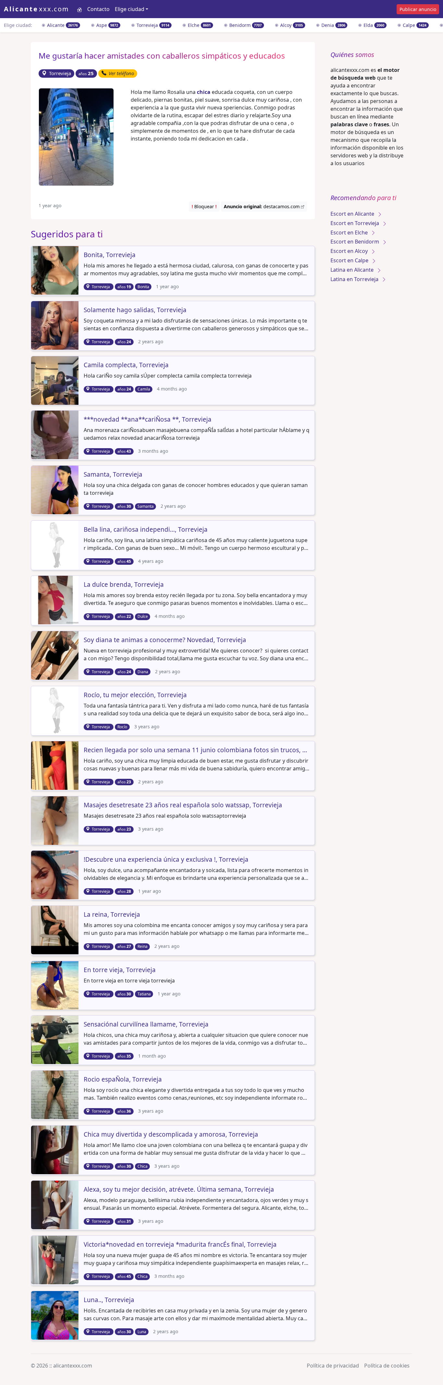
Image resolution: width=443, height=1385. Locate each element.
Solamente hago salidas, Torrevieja (135, 310)
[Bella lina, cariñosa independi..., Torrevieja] (55, 544)
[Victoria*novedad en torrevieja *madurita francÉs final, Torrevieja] (55, 1259)
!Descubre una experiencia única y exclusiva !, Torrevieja (166, 860)
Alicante (62, 25)
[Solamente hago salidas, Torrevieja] (55, 324)
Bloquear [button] (204, 206)
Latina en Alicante (352, 269)
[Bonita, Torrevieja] (55, 269)
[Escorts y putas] (79, 9)
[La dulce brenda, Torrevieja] (55, 599)
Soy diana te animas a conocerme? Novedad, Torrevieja (165, 640)
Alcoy (291, 25)
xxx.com (36, 9)
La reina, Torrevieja (112, 915)
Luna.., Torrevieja (109, 1300)
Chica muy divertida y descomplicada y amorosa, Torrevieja (171, 1135)
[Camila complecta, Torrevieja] (55, 379)
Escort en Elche (349, 232)
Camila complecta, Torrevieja (126, 365)
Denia (332, 25)
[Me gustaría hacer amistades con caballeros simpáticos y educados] (76, 136)
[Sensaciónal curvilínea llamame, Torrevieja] (55, 1039)
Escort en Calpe (350, 260)
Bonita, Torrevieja (110, 255)
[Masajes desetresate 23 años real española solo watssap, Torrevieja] (55, 819)
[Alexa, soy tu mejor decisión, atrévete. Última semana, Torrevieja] (55, 1204)
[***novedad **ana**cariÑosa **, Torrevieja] (55, 434)
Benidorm (245, 25)
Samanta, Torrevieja (113, 475)
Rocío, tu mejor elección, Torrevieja (135, 695)
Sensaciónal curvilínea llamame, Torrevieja (146, 1024)
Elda (373, 25)
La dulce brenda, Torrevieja (124, 585)
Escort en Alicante (353, 213)
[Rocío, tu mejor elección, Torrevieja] (55, 709)
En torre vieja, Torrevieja (120, 970)
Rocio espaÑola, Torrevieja (123, 1080)
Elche (198, 25)
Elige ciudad (129, 9)
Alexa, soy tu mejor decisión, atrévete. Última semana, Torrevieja (179, 1190)
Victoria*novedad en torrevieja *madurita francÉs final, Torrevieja (180, 1245)
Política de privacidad (333, 1365)
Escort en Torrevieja (355, 223)
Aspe (106, 25)
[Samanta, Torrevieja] (55, 489)
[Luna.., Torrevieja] (55, 1314)
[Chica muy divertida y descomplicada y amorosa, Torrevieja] (55, 1149)
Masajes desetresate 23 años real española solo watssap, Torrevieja (183, 805)
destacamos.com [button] (262, 206)
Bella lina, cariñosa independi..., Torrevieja (146, 530)
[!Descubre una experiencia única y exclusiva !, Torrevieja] (55, 874)
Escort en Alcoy (349, 251)
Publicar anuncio (418, 9)
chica (203, 92)
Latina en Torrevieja (355, 279)
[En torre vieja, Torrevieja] (55, 984)
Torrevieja (152, 25)
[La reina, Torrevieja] (55, 929)
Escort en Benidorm (355, 241)
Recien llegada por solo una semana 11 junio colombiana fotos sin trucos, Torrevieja (196, 750)
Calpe (413, 25)
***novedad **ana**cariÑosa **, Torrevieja (147, 420)
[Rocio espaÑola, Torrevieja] (55, 1094)
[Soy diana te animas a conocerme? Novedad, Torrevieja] (55, 654)
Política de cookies (387, 1365)
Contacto (98, 9)
